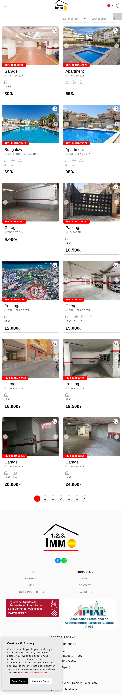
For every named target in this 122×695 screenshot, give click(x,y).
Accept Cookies (19, 681)
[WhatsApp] (64, 560)
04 (61, 499)
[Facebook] (58, 560)
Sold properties (31, 592)
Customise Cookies (41, 681)
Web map (91, 683)
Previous (5, 46)
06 (77, 499)
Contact (85, 585)
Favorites (85, 592)
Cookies (77, 683)
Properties (85, 572)
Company (31, 578)
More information (36, 672)
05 (69, 499)
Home (32, 572)
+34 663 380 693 (62, 636)
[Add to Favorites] (54, 30)
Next (56, 46)
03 (53, 499)
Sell (31, 585)
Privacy (65, 683)
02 (45, 499)
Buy (85, 578)
